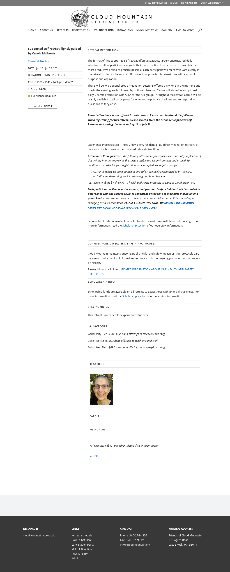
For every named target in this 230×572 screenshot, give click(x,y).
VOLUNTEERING (104, 30)
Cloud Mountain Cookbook (39, 535)
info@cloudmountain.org (135, 544)
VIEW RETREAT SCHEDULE (161, 3)
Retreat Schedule (82, 535)
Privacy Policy (80, 553)
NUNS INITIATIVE (147, 30)
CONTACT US (189, 3)
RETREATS (62, 30)
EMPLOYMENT (185, 30)
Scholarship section (134, 225)
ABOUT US (46, 30)
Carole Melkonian (38, 61)
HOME (32, 30)
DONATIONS (125, 30)
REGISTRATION (81, 30)
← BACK (94, 456)
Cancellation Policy (83, 544)
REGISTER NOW (41, 105)
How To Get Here (82, 540)
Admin (75, 558)
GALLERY (166, 30)
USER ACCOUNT (211, 3)
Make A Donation (82, 549)
